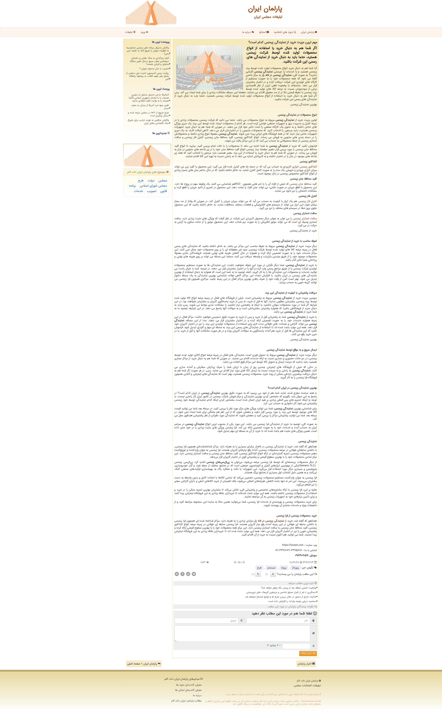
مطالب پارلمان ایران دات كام (186, 701)
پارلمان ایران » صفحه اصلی (142, 664)
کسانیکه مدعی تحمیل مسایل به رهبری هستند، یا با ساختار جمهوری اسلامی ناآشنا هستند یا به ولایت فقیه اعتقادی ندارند (149, 97)
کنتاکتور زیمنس (308, 167)
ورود (143, 32)
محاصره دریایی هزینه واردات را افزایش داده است (292, 601)
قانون (163, 191)
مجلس (162, 180)
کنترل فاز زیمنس (307, 201)
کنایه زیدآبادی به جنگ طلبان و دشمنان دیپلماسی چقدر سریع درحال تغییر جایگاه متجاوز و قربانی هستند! (149, 61)
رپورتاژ (295, 568)
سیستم (271, 568)
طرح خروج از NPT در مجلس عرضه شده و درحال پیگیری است (148, 114)
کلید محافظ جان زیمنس (303, 184)
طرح (259, 568)
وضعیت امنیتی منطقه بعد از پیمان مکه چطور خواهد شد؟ (288, 588)
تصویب (151, 191)
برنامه (132, 185)
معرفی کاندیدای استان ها (188, 690)
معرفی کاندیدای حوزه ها (189, 685)
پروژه (283, 568)
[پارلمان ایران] (151, 13)
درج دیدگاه (307, 653)
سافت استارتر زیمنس (305, 218)
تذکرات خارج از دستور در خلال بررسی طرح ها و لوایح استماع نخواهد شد (280, 596)
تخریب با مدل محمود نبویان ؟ (154, 68)
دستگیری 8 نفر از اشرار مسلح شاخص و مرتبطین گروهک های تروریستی (281, 592)
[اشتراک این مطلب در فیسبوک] (182, 574)
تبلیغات (129, 32)
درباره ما (247, 32)
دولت (151, 180)
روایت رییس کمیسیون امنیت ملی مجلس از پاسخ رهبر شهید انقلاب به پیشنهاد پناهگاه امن (147, 76)
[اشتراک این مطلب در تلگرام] (188, 574)
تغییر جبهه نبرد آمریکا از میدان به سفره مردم (150, 107)
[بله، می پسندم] (273, 574)
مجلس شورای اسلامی (153, 185)
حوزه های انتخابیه (284, 32)
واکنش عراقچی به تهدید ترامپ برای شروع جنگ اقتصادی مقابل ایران (148, 122)
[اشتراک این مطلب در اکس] (193, 574)
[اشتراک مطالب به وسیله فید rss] (176, 574)
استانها (263, 32)
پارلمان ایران (308, 32)
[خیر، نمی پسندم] (258, 574)
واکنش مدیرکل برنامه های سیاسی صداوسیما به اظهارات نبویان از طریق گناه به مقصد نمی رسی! (147, 50)
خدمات (138, 191)
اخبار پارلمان (305, 664)
